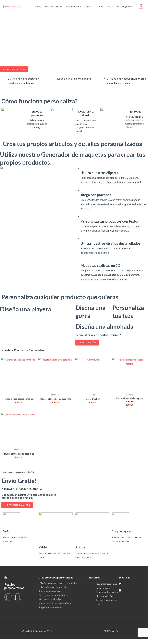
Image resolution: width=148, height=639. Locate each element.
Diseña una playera (25, 309)
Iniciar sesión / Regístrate (119, 6)
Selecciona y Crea (53, 6)
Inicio (38, 6)
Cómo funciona (73, 6)
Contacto (89, 6)
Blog (100, 6)
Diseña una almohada (104, 326)
